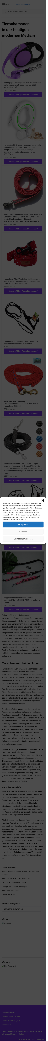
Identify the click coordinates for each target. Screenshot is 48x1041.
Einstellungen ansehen (23, 539)
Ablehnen (23, 531)
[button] (42, 500)
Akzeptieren (23, 524)
